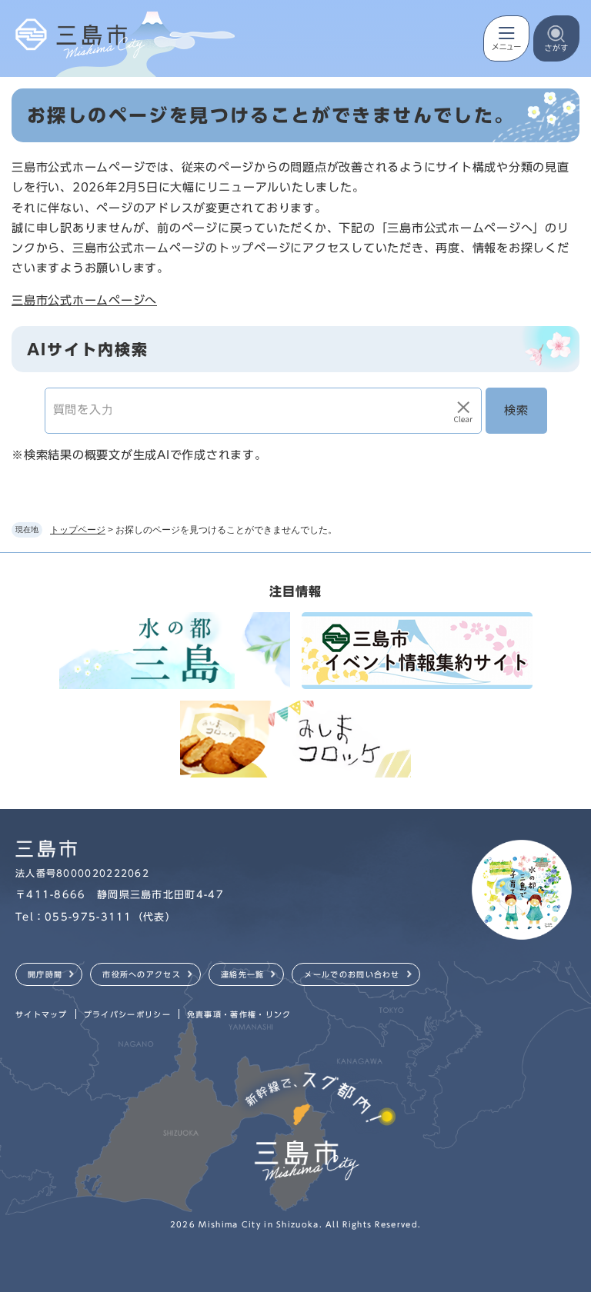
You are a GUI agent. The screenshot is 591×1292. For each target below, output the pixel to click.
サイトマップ (41, 1014)
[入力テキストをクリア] (463, 410)
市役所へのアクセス (141, 974)
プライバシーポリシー (127, 1014)
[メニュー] (506, 38)
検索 (516, 410)
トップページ (77, 529)
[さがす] (556, 38)
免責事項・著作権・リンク (239, 1014)
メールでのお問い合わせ (351, 974)
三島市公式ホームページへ (84, 300)
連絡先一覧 (243, 974)
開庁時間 (45, 974)
